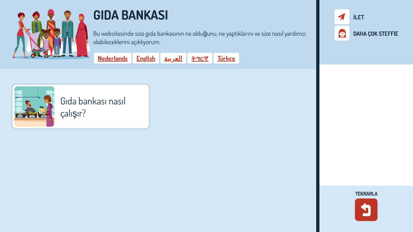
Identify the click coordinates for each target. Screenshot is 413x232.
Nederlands (112, 58)
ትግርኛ (199, 58)
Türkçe (226, 58)
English (145, 58)
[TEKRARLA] (366, 209)
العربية (173, 58)
